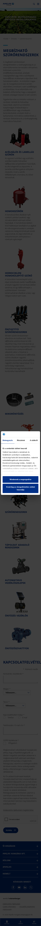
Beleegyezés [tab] (8, 440)
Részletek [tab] (21, 440)
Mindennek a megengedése (20, 479)
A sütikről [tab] (34, 440)
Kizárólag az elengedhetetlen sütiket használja (20, 488)
